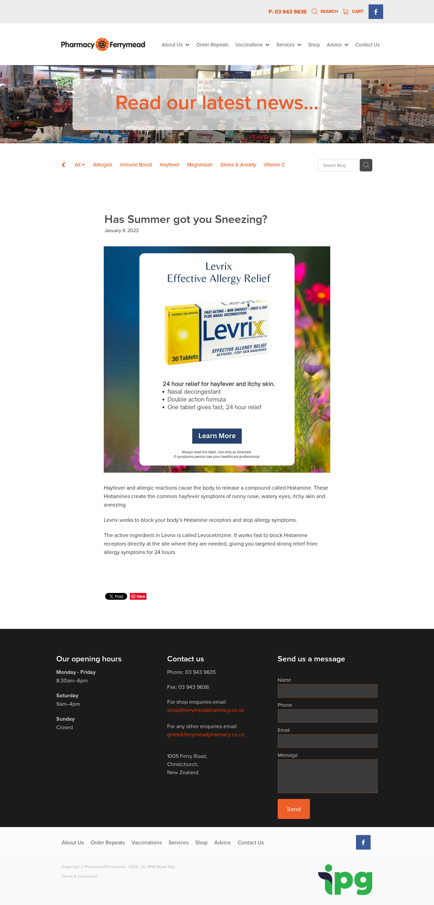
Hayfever (169, 164)
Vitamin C (274, 164)
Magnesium (200, 164)
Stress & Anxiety (238, 164)
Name (284, 679)
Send (294, 809)
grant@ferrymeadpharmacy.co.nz (206, 734)
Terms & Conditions (80, 876)
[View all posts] (63, 165)
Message (288, 755)
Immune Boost (136, 164)
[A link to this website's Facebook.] (376, 11)
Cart (357, 11)
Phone (285, 704)
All (78, 164)
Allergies (102, 164)
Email (284, 730)
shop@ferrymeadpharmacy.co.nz (205, 710)
